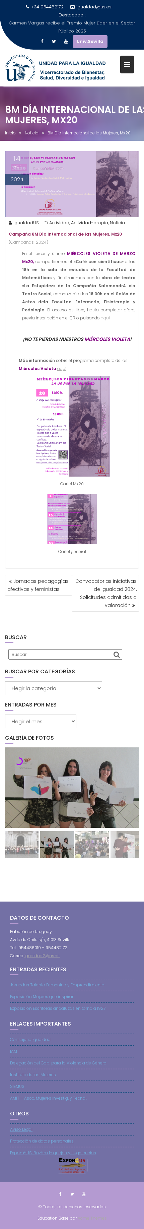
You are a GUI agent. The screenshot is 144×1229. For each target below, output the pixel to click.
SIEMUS (17, 1086)
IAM (13, 1051)
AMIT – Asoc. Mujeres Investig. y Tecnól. (48, 1098)
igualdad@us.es (94, 7)
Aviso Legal (21, 1129)
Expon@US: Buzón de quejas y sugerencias (53, 1153)
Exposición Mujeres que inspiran (42, 996)
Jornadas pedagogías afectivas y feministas (38, 585)
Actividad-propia (89, 223)
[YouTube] (66, 41)
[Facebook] (42, 41)
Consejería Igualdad (30, 1039)
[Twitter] (54, 41)
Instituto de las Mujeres (33, 1075)
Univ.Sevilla (90, 41)
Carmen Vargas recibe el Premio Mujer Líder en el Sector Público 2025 (72, 27)
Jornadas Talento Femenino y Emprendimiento (57, 985)
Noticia (117, 223)
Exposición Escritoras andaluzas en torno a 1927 (57, 1008)
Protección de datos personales (42, 1141)
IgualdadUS (26, 223)
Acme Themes (92, 1218)
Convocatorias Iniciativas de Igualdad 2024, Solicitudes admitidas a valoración (106, 593)
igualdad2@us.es (42, 956)
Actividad (59, 223)
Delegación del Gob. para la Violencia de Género (58, 1063)
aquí (105, 318)
